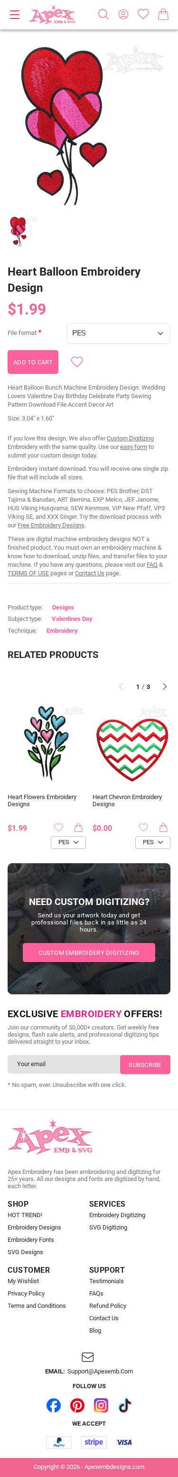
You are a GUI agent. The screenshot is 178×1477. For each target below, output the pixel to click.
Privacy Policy (26, 1293)
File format (22, 333)
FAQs (96, 1293)
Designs (63, 607)
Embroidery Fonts (31, 1240)
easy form (133, 446)
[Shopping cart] (163, 14)
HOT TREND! (25, 1215)
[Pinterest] (77, 1406)
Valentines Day (72, 618)
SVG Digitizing (108, 1227)
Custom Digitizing (130, 438)
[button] (89, 125)
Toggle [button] (15, 15)
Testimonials (106, 1281)
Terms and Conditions (37, 1306)
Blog (95, 1330)
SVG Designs (25, 1252)
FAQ (152, 564)
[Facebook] (54, 1406)
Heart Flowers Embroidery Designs (42, 801)
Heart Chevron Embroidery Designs (127, 801)
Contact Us (89, 573)
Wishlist (143, 14)
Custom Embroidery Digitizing (88, 952)
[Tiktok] (125, 1406)
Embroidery (62, 630)
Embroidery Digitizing (117, 1215)
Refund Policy (107, 1306)
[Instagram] (101, 1406)
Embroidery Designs (34, 1227)
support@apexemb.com (100, 1371)
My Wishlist (23, 1281)
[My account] (123, 14)
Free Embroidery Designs (51, 525)
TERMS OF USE (28, 573)
